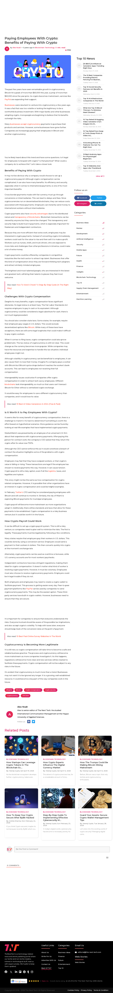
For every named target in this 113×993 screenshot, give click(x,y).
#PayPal (9, 690)
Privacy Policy (86, 990)
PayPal (8, 99)
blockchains (10, 384)
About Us (45, 952)
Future (60, 960)
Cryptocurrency (12, 695)
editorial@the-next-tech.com (89, 952)
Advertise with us (48, 960)
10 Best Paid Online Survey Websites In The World (38, 636)
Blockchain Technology (45, 48)
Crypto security (50, 690)
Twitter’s (19, 492)
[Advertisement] (56, 25)
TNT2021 (26, 695)
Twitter (99, 198)
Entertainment (64, 964)
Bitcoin (31, 327)
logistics (52, 471)
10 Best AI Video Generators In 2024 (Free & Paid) (38, 404)
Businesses (10, 105)
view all (99, 176)
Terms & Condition (100, 990)
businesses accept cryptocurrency (25, 124)
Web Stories (80, 962)
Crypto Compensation (33, 690)
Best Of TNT (46, 968)
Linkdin (99, 204)
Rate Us (45, 981)
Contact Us (45, 964)
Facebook (83, 198)
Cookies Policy (73, 990)
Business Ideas (64, 952)
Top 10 (60, 968)
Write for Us (46, 956)
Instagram (83, 204)
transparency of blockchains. (27, 217)
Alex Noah (17, 48)
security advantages (39, 214)
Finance (61, 956)
